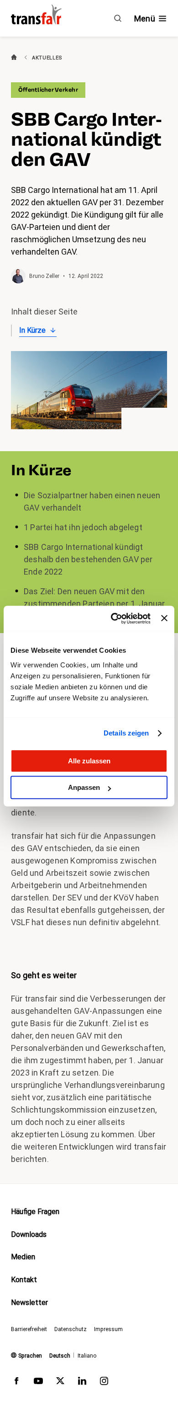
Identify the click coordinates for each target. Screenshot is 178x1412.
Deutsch (59, 1356)
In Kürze (32, 330)
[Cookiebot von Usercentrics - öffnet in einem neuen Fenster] (113, 618)
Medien (23, 1256)
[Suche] (117, 18)
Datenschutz (70, 1329)
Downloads (29, 1234)
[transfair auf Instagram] (104, 1382)
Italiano (87, 1356)
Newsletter (29, 1302)
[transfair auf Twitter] (60, 1382)
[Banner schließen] (164, 618)
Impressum (108, 1329)
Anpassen (84, 787)
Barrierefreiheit (29, 1329)
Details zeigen (126, 733)
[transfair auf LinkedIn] (82, 1382)
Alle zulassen (89, 761)
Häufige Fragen (35, 1211)
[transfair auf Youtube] (38, 1382)
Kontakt (24, 1279)
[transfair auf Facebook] (16, 1382)
